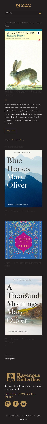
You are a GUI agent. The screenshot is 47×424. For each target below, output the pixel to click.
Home (7, 23)
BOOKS (13, 23)
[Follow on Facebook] (16, 404)
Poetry (20, 23)
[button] (38, 33)
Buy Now (11, 130)
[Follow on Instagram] (8, 404)
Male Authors (15, 140)
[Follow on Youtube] (23, 404)
